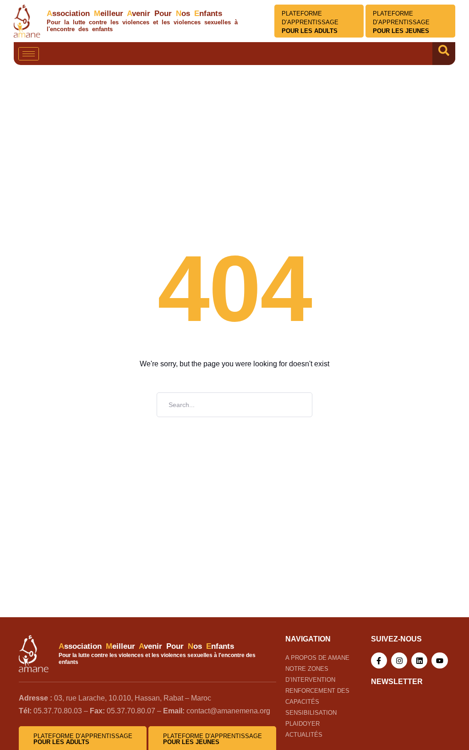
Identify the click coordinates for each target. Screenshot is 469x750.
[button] (444, 53)
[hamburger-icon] (28, 53)
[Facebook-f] (379, 660)
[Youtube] (439, 660)
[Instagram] (399, 660)
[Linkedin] (419, 660)
